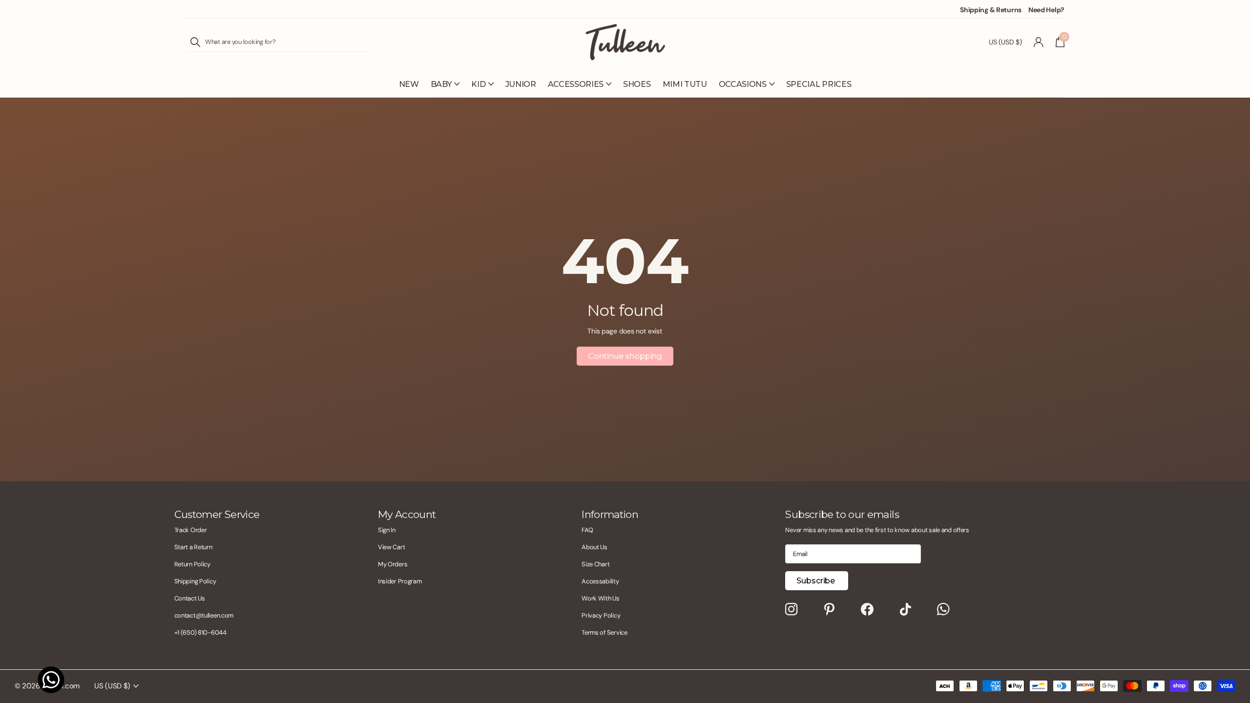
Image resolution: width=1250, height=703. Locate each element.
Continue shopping (625, 356)
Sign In (387, 530)
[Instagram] (791, 609)
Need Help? (1046, 9)
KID (478, 84)
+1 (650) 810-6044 (200, 632)
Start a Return (193, 547)
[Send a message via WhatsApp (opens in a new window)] (51, 679)
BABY (441, 84)
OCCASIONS (743, 84)
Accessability (600, 581)
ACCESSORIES (576, 84)
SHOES (636, 84)
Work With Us (601, 598)
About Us (594, 547)
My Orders (392, 564)
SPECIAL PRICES (819, 84)
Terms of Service (604, 632)
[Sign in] (1039, 42)
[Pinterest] (829, 609)
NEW (409, 84)
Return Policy (192, 564)
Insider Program (400, 581)
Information (610, 514)
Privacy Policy (601, 615)
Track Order (190, 530)
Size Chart (595, 564)
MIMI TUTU (685, 84)
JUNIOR (520, 84)
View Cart (391, 547)
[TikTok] (905, 609)
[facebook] (867, 609)
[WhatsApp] (943, 609)
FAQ (587, 530)
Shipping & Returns (990, 9)
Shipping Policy (195, 581)
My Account (407, 514)
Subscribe (816, 580)
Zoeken (195, 42)
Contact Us (189, 598)
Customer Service (217, 514)
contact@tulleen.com (204, 615)
